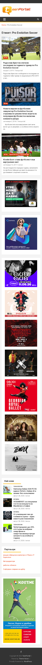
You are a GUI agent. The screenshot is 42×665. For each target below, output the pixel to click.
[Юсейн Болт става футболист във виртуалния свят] (21, 145)
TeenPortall (26, 656)
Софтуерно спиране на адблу (14, 569)
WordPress (28, 661)
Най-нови (9, 481)
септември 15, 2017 (10, 165)
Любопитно (13, 154)
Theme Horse (24, 659)
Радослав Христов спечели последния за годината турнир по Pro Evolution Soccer (20, 65)
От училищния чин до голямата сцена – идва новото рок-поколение (23, 516)
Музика (16, 499)
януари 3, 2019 (8, 70)
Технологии (24, 154)
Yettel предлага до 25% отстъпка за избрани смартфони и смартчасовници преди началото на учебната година (24, 532)
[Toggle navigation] (4, 19)
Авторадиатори (9, 561)
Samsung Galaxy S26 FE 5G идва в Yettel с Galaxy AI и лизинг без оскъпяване (25, 491)
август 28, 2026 (18, 496)
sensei (20, 165)
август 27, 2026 (18, 540)
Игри (5, 57)
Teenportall (19, 70)
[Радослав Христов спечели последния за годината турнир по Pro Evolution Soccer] (21, 48)
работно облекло (9, 565)
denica (28, 508)
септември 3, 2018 (9, 121)
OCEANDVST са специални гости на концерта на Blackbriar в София (25, 504)
